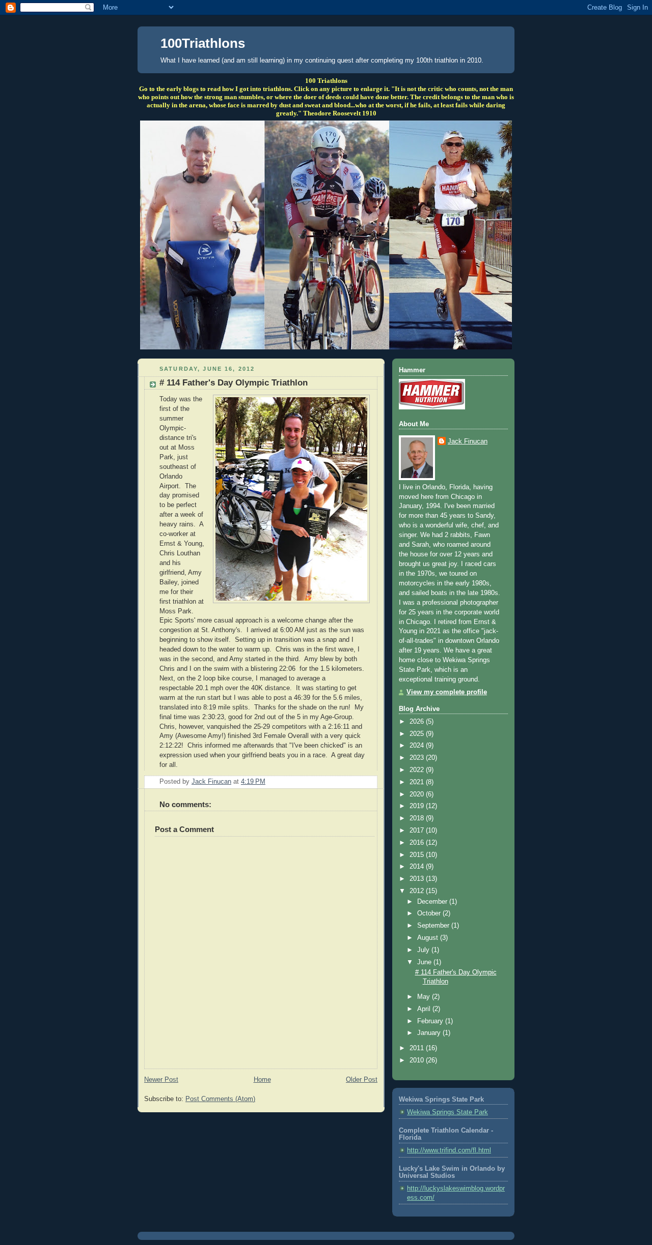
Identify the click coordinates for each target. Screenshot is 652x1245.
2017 (418, 830)
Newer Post (161, 1079)
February (431, 1021)
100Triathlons (202, 43)
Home (262, 1079)
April (424, 1009)
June (425, 962)
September (434, 925)
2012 (418, 891)
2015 (418, 854)
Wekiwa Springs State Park (447, 1112)
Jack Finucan (467, 441)
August (428, 937)
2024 (418, 745)
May (424, 996)
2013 (418, 878)
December (433, 901)
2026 (418, 721)
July (424, 950)
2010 (418, 1060)
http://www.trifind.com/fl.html (449, 1150)
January (430, 1032)
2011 (418, 1048)
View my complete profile (446, 692)
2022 (418, 770)
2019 (418, 806)
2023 (418, 757)
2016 (418, 842)
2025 (418, 733)
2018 (418, 818)
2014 (418, 866)
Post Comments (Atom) (220, 1099)
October (430, 913)
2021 (418, 782)
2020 (418, 794)
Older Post (361, 1079)
